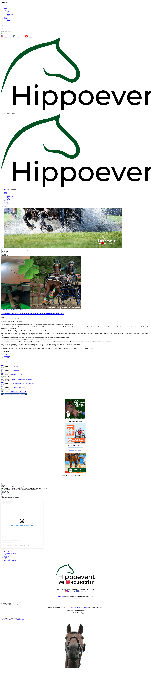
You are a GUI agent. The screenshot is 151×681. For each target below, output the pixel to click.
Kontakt (6, 557)
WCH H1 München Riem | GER (18, 392)
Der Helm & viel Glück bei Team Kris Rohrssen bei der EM (32, 313)
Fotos (8, 20)
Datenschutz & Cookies (10, 560)
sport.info (6, 17)
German (8, 33)
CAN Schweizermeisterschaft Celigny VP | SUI (22, 383)
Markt (5, 22)
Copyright (6, 556)
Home (5, 8)
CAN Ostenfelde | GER (16, 366)
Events (8, 11)
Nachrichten (10, 13)
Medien (6, 18)
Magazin (6, 10)
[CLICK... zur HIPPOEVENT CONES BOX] (75, 472)
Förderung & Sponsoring (10, 553)
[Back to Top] (1, 549)
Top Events (13, 309)
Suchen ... (3, 31)
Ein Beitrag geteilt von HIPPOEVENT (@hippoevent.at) (22, 545)
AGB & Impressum (9, 558)
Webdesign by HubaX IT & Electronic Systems (12, 619)
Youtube (84, 607)
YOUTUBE (31, 37)
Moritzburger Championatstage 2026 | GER (21, 379)
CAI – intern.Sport (21, 309)
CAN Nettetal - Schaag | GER (17, 387)
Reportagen (10, 14)
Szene (8, 15)
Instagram (77, 607)
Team (5, 554)
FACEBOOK (19, 37)
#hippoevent (61, 596)
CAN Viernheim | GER (16, 370)
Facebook (72, 607)
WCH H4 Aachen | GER (16, 375)
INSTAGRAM (7, 37)
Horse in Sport (7, 551)
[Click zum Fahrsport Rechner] (75, 443)
